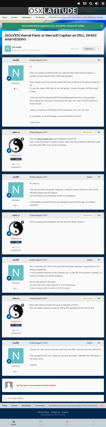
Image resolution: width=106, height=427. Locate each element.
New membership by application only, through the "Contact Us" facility (53, 26)
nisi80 (18, 47)
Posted (38, 60)
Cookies (65, 412)
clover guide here (45, 139)
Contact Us (55, 412)
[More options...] (99, 60)
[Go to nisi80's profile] (8, 49)
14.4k (16, 164)
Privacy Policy (43, 412)
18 (17, 89)
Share (76, 49)
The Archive (34, 50)
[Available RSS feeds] (101, 405)
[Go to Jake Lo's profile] (15, 145)
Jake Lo (16, 132)
